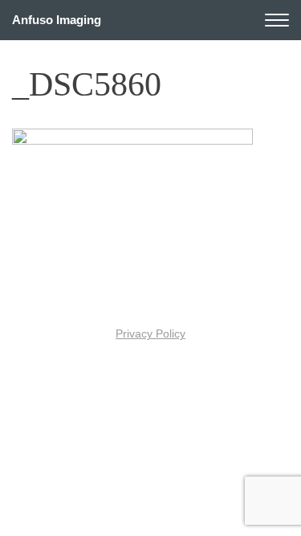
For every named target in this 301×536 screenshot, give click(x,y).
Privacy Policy (150, 334)
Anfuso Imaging (56, 20)
